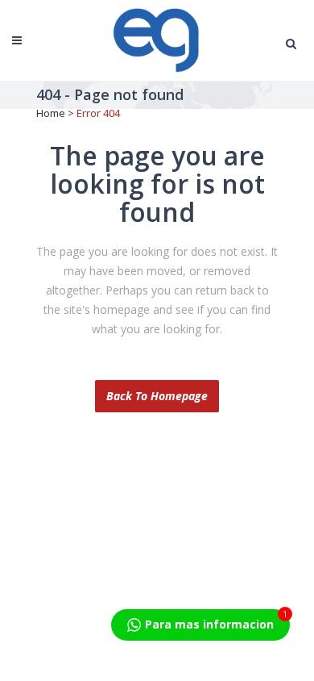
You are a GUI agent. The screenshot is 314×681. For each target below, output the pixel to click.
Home (50, 113)
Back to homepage (157, 395)
